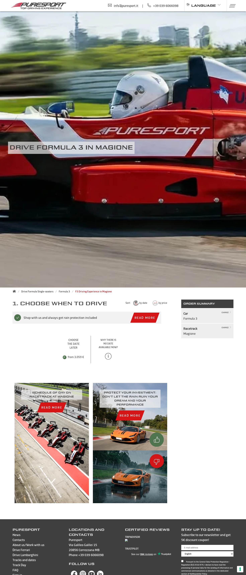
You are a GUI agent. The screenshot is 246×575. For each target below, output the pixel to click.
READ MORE (145, 317)
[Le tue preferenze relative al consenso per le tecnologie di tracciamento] (240, 569)
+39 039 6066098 (91, 555)
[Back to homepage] (15, 291)
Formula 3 (64, 291)
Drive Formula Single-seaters (37, 291)
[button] (231, 5)
